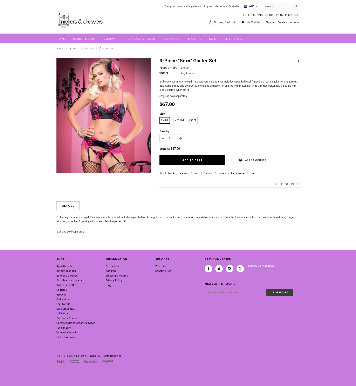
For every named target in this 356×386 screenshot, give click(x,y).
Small (165, 120)
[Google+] (298, 183)
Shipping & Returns (117, 275)
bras (196, 173)
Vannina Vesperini (67, 332)
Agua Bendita (64, 266)
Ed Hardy (61, 289)
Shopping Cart (163, 271)
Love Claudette (65, 308)
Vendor (164, 73)
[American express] (74, 361)
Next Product (299, 61)
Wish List (160, 266)
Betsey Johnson (66, 271)
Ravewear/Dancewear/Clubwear (75, 323)
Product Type (168, 68)
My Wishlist (253, 22)
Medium (179, 120)
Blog (108, 285)
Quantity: (164, 131)
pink (252, 173)
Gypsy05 (61, 294)
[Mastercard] (90, 361)
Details (68, 205)
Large (192, 120)
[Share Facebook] (281, 183)
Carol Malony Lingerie (69, 280)
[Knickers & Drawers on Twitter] (219, 268)
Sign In (270, 22)
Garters (73, 48)
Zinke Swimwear (66, 337)
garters (222, 173)
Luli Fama (62, 313)
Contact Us (112, 266)
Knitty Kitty (62, 299)
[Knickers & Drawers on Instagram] (229, 268)
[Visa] (60, 361)
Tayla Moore (63, 327)
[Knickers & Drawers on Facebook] (208, 268)
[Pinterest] (292, 183)
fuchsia (208, 173)
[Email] (276, 183)
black (171, 173)
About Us (111, 271)
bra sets (184, 173)
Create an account (289, 22)
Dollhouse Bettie (66, 285)
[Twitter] (286, 183)
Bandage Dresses (67, 275)
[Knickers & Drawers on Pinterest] (240, 268)
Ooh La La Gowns (66, 318)
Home (59, 48)
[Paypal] (107, 361)
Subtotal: (164, 148)
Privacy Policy (114, 280)
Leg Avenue (238, 173)
